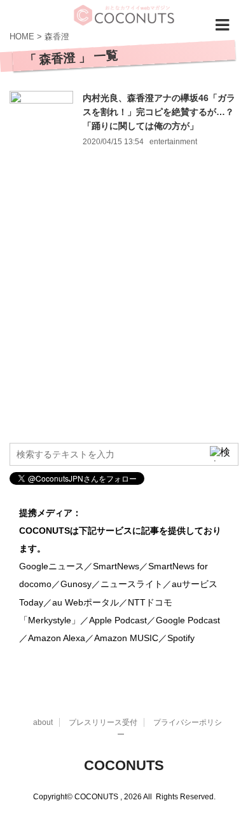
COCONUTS (124, 765)
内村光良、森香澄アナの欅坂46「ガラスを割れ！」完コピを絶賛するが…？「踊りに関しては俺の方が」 (159, 112)
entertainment (173, 141)
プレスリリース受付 (103, 722)
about (43, 722)
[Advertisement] (124, 306)
